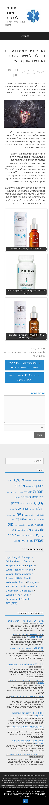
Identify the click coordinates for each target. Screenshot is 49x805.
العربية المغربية (12, 557)
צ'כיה (13, 529)
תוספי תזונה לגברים (12, 13)
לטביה (14, 515)
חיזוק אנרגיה (28, 515)
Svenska (9, 595)
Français (18, 569)
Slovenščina (11, 590)
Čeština (9, 561)
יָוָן (22, 515)
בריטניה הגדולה (32, 497)
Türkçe (26, 595)
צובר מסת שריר (27, 535)
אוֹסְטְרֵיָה (38, 486)
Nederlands (11, 582)
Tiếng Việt (24, 599)
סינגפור (34, 519)
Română (9, 586)
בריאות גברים (12, 492)
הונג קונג (31, 509)
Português (32, 582)
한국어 (27, 578)
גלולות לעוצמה (26, 503)
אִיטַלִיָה (18, 479)
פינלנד (29, 529)
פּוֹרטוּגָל (39, 529)
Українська (11, 599)
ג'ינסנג (17, 498)
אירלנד (29, 486)
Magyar (9, 574)
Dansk (18, 561)
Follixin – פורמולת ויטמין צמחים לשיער (25, 664)
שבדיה (39, 540)
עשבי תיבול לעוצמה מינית (22, 525)
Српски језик (26, 590)
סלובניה (28, 519)
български (27, 557)
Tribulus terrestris (38, 480)
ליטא (9, 515)
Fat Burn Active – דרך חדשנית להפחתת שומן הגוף (28, 635)
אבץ (10, 480)
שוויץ (30, 540)
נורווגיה (41, 519)
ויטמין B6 (40, 515)
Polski (22, 582)
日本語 (18, 578)
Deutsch (28, 561)
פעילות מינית (21, 530)
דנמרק (15, 503)
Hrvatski (29, 569)
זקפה (34, 515)
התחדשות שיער (35, 352)
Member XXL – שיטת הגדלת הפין (28, 727)
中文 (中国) (11, 603)
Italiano (9, 578)
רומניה (11, 535)
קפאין (18, 535)
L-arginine (28, 480)
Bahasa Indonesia (24, 574)
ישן (18, 514)
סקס (13, 519)
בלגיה (21, 492)
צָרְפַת (39, 535)
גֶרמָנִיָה (38, 503)
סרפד (13, 352)
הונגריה (23, 509)
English (20, 565)
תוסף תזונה (20, 540)
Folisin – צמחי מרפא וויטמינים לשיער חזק (25, 754)
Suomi (8, 569)
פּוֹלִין (9, 524)
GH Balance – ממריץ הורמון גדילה (27, 696)
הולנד (39, 509)
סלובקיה (20, 519)
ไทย (18, 595)
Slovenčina (32, 586)
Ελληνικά (10, 565)
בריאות (39, 348)
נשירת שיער (22, 352)
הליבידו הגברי (12, 509)
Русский (20, 586)
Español (31, 565)
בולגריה (28, 491)
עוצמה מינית (37, 525)
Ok (25, 801)
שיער (32, 348)
